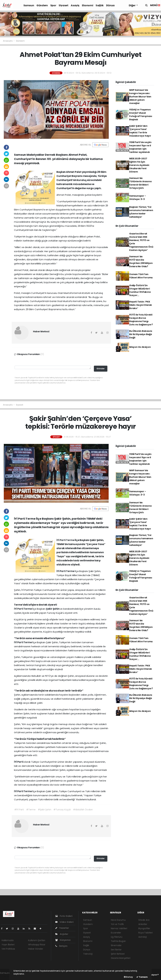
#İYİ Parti (19, 809)
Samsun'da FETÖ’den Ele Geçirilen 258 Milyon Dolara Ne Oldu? (141, 261)
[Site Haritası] (36, 928)
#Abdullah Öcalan (83, 809)
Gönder (101, 368)
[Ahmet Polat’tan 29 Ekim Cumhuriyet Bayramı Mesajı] (56, 109)
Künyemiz (64, 940)
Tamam (143, 976)
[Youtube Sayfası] (19, 928)
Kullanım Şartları (36, 940)
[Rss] (30, 928)
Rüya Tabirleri (145, 932)
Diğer (132, 5)
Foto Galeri (65, 916)
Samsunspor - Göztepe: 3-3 (137, 197)
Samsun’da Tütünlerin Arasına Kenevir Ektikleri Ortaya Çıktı (140, 183)
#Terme (31, 809)
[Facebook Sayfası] (3, 928)
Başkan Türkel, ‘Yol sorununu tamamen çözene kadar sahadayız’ (141, 211)
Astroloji (142, 936)
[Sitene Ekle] (42, 928)
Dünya (110, 5)
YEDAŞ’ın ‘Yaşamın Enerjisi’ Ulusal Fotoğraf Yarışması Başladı (140, 114)
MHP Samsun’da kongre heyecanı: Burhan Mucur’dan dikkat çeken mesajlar (140, 96)
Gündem (42, 5)
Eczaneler (116, 932)
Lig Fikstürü (116, 936)
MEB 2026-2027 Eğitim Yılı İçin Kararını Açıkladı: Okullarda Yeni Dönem (139, 165)
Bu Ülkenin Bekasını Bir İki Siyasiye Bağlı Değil (140, 334)
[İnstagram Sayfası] (14, 928)
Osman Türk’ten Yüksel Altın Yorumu (141, 276)
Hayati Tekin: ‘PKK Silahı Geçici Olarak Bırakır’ (140, 305)
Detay (129, 976)
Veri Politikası (8, 948)
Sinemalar (116, 945)
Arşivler (63, 934)
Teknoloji (87, 953)
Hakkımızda (8, 940)
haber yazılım (7, 976)
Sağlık (100, 5)
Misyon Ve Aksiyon (140, 347)
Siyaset (63, 5)
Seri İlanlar (116, 949)
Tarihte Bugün (118, 941)
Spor (53, 5)
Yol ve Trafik (117, 924)
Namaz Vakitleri (119, 928)
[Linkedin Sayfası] (25, 928)
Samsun (28, 5)
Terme (70, 540)
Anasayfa (8, 40)
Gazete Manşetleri (120, 958)
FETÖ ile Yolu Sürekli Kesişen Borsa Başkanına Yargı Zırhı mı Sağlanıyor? (141, 319)
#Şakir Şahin (44, 809)
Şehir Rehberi (118, 953)
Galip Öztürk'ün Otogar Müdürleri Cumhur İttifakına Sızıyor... (140, 290)
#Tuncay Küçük (62, 809)
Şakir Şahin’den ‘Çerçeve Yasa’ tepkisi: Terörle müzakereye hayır (140, 130)
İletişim (63, 946)
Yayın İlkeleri (8, 944)
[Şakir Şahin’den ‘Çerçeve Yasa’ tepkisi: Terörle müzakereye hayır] (56, 473)
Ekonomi (87, 5)
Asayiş (75, 5)
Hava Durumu (118, 920)
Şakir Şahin (53, 608)
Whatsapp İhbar (36, 944)
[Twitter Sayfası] (8, 928)
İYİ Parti (61, 540)
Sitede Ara (143, 920)
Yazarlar (64, 928)
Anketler (142, 924)
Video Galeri (66, 922)
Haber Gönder (35, 948)
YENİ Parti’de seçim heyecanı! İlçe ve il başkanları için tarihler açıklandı (140, 147)
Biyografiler (144, 928)
